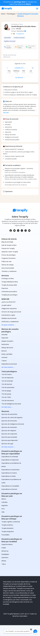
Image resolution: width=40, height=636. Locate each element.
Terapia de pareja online (9, 285)
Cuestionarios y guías (8, 315)
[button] (35, 631)
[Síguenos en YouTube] (29, 230)
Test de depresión (7, 378)
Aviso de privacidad (7, 268)
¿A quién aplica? (6, 305)
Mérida (3, 561)
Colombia (4, 502)
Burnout (4, 351)
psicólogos (11, 14)
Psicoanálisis (5, 535)
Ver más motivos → (8, 367)
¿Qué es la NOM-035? (8, 302)
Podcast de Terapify (8, 248)
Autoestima (5, 344)
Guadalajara (5, 554)
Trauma (3, 361)
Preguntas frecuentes (8, 258)
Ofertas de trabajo (7, 265)
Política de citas (6, 261)
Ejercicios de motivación (9, 427)
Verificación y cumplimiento (10, 321)
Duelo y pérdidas (6, 354)
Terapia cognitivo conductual (10, 522)
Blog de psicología (7, 242)
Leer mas (6, 112)
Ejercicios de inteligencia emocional (12, 424)
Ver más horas (19, 77)
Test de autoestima (7, 387)
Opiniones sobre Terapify (9, 252)
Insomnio (4, 357)
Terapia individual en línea (9, 282)
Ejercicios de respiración (9, 434)
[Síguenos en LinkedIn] (18, 230)
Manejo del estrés (7, 347)
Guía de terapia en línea (8, 245)
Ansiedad (4, 334)
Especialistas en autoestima (10, 469)
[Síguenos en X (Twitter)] (14, 230)
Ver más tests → (7, 407)
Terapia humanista (7, 528)
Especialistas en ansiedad (9, 456)
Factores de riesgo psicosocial (11, 312)
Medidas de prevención (8, 318)
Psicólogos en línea (7, 278)
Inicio (3, 14)
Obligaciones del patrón (9, 308)
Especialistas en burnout (9, 489)
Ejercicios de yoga (7, 443)
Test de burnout (6, 384)
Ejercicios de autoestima (9, 414)
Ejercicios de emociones (9, 421)
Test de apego (6, 391)
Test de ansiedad (7, 381)
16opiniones (20, 34)
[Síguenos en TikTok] (22, 230)
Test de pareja (6, 394)
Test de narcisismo (7, 400)
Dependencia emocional (9, 364)
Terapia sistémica (7, 525)
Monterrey (4, 551)
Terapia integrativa (7, 531)
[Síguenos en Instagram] (25, 230)
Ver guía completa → (8, 325)
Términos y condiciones (9, 271)
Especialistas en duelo (8, 476)
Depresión (4, 338)
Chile (2, 512)
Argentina (4, 505)
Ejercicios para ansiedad (9, 437)
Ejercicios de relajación (8, 430)
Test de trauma (6, 374)
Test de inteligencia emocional (11, 404)
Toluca (3, 564)
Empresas (4, 288)
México (3, 499)
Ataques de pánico (7, 341)
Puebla (3, 548)
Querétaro (4, 557)
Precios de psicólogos (8, 255)
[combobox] (10, 68)
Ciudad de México (7, 544)
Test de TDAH (6, 397)
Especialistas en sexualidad (10, 486)
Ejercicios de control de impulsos (12, 417)
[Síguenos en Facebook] (11, 230)
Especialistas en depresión (10, 460)
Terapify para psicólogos (9, 295)
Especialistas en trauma (9, 473)
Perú (3, 509)
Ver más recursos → (8, 447)
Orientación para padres (9, 291)
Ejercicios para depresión (9, 440)
